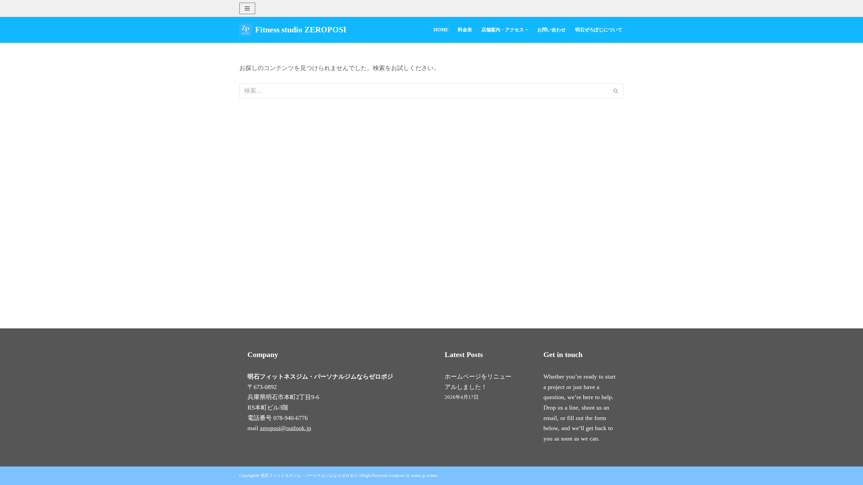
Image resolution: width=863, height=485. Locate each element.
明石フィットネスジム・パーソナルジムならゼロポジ (309, 475)
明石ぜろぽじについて (598, 29)
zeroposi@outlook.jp (285, 428)
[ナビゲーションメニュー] (247, 8)
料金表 (465, 29)
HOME (441, 29)
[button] (527, 30)
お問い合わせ (551, 29)
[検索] (616, 90)
